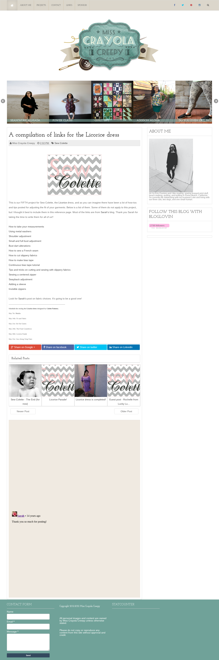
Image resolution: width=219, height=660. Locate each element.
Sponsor (82, 5)
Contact (56, 5)
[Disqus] (74, 464)
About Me (25, 5)
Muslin (18, 313)
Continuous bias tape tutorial (24, 265)
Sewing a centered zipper (22, 274)
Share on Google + (24, 347)
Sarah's (105, 212)
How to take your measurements (26, 226)
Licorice (63, 202)
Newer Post (23, 411)
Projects (41, 5)
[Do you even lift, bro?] (196, 102)
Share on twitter (88, 347)
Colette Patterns (52, 309)
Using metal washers (20, 231)
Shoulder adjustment (20, 236)
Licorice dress (32, 309)
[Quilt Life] (112, 102)
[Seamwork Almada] (28, 102)
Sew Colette (61, 143)
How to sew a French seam (23, 250)
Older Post (126, 411)
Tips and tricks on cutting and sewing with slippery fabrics (39, 269)
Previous (3, 101)
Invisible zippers (17, 289)
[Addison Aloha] (154, 102)
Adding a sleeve (17, 284)
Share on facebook (56, 347)
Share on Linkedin (122, 347)
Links (69, 5)
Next (215, 101)
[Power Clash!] (70, 102)
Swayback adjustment (20, 279)
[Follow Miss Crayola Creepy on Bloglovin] (159, 226)
